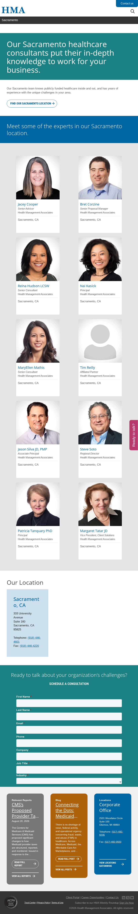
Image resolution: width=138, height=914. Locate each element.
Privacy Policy (43, 903)
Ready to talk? (134, 435)
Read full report (19, 864)
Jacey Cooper (28, 204)
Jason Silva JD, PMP (32, 449)
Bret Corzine (89, 204)
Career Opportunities (92, 897)
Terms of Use (57, 903)
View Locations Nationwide (107, 864)
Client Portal (72, 897)
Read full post (66, 858)
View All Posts (64, 869)
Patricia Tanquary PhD (35, 531)
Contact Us (112, 897)
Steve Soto (88, 449)
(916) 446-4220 (29, 645)
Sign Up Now (126, 902)
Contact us (127, 3)
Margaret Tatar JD (94, 531)
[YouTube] (132, 897)
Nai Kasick (88, 286)
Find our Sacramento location (30, 103)
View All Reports (21, 876)
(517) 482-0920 (113, 841)
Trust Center (30, 903)
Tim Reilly (87, 367)
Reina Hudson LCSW (33, 286)
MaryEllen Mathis (31, 367)
